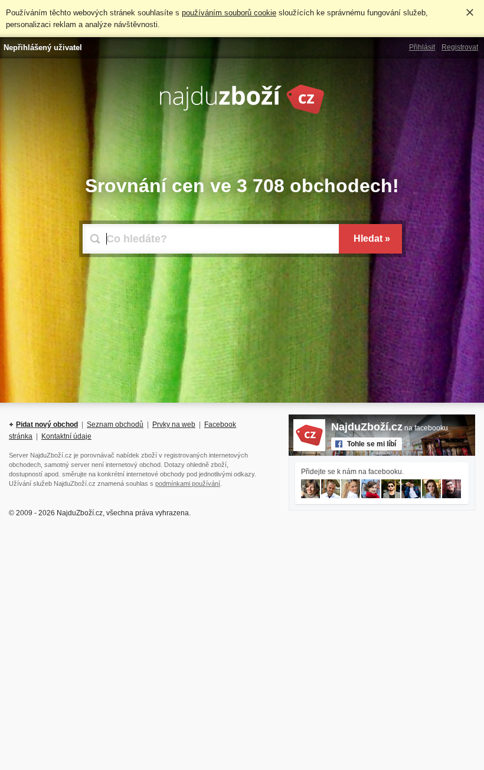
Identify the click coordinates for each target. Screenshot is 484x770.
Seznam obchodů (115, 424)
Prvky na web (173, 424)
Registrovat (460, 47)
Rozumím (470, 12)
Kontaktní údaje (66, 436)
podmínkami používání (187, 483)
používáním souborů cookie (229, 12)
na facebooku (389, 428)
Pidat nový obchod (47, 424)
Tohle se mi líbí (371, 444)
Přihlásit (422, 47)
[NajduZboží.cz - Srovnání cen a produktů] (242, 112)
